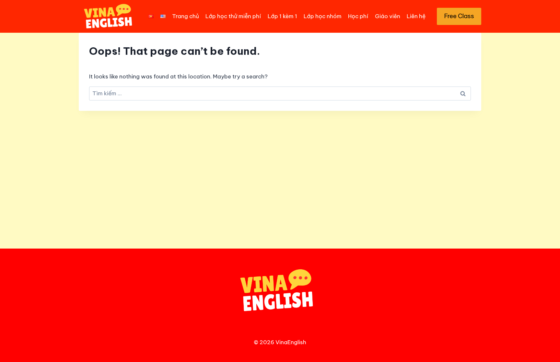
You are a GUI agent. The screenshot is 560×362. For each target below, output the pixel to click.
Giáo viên (387, 16)
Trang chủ (185, 16)
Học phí (358, 16)
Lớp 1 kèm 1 (282, 16)
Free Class (459, 16)
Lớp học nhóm (323, 16)
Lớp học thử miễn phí (233, 16)
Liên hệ (416, 16)
